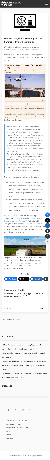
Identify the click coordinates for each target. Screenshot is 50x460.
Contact (9, 438)
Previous (10, 308)
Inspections (11, 295)
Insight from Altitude (34, 293)
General (10, 293)
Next (42, 308)
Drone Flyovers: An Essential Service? (25, 50)
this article (29, 57)
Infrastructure (19, 293)
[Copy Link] (47, 236)
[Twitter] (47, 220)
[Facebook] (47, 214)
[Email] (47, 230)
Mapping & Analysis (13, 424)
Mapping (20, 295)
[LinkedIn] (47, 225)
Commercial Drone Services (16, 421)
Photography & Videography (17, 428)
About (8, 435)
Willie (22, 290)
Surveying (17, 296)
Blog (8, 431)
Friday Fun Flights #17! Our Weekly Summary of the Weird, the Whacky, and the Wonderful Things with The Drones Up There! (24, 365)
